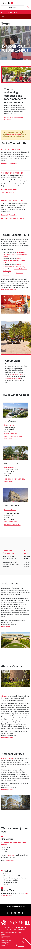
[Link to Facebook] (11, 913)
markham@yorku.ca (10, 521)
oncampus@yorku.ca (14, 134)
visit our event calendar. (8, 289)
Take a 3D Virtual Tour (8, 193)
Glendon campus (10, 467)
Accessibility (4, 944)
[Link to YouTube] (18, 913)
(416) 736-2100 (5, 936)
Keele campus (9, 425)
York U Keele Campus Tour (8, 551)
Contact (3, 934)
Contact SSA (10, 855)
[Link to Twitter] (7, 913)
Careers (3, 945)
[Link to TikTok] (22, 913)
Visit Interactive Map (12, 525)
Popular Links (12, 7)
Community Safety (6, 940)
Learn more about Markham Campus (12, 218)
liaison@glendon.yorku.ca (13, 378)
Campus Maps (4, 937)
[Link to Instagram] (15, 913)
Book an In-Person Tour (9, 164)
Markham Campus (10, 510)
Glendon (4, 696)
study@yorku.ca (11, 860)
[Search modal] (28, 6)
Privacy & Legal (5, 942)
